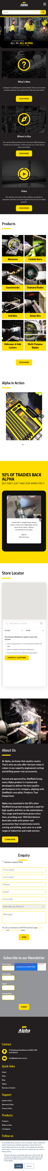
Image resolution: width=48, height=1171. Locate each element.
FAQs (4, 1076)
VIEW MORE (24, 362)
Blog (3, 1080)
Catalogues (6, 1129)
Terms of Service (15, 930)
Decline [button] (29, 1166)
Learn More (10, 840)
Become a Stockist (8, 1088)
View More (24, 99)
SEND (24, 937)
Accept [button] (18, 1166)
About (4, 1072)
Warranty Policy (8, 1104)
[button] (20, 45)
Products (5, 1121)
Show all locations (17, 658)
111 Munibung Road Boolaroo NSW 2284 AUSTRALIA (23, 1051)
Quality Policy (7, 1101)
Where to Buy (7, 1125)
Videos (4, 1084)
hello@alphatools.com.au (18, 1058)
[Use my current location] (41, 623)
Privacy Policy (7, 1108)
